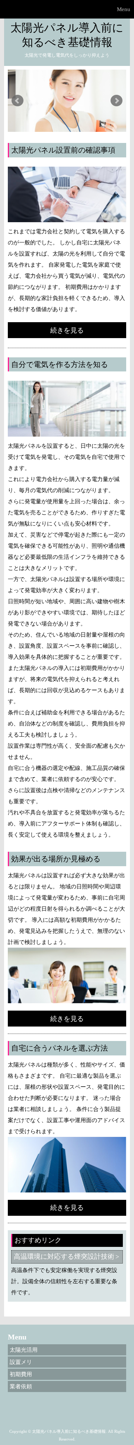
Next (116, 101)
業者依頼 (21, 1386)
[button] (67, 9)
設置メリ (21, 1362)
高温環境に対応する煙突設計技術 (64, 1256)
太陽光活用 (24, 1350)
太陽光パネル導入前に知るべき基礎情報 (67, 34)
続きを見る (67, 330)
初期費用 (21, 1374)
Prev (17, 101)
